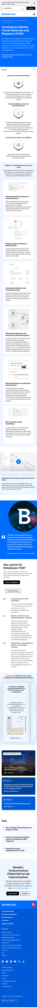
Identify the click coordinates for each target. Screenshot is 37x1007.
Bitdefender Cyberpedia (8, 937)
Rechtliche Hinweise (7, 967)
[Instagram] (19, 962)
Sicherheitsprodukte (22, 20)
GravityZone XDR (14, 347)
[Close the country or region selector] (34, 3)
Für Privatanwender (8, 911)
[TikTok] (23, 962)
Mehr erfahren (18, 803)
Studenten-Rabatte (7, 923)
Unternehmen (11, 20)
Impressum (5, 984)
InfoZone (4, 955)
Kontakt (4, 978)
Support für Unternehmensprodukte (11, 948)
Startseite (4, 20)
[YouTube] (15, 962)
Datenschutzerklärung (8, 970)
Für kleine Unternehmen (9, 914)
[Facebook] (3, 962)
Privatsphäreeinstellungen (9, 981)
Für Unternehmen (7, 917)
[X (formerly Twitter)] (7, 962)
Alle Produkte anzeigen (21, 888)
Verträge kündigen (7, 986)
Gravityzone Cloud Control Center (11, 935)
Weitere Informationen (18, 786)
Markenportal (5, 942)
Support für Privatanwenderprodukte (11, 945)
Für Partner (5, 920)
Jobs (3, 953)
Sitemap (4, 973)
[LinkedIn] (11, 962)
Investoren (4, 950)
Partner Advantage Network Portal (11, 940)
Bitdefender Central (7, 932)
